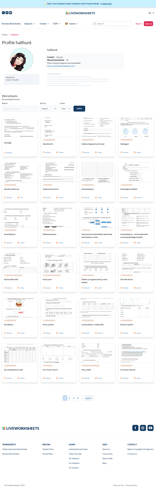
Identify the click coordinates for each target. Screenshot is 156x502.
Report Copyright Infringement (140, 449)
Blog (104, 463)
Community (107, 454)
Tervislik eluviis (126, 279)
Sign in (139, 23)
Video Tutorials (75, 454)
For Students (74, 463)
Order (62, 103)
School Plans (47, 454)
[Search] (95, 23)
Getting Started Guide (78, 449)
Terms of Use (118, 485)
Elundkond (8, 324)
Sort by (43, 103)
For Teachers (74, 458)
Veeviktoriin (48, 144)
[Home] (80, 13)
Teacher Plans (48, 449)
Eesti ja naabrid (126, 324)
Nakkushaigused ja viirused (93, 144)
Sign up (148, 23)
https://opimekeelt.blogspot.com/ (61, 66)
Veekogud (124, 144)
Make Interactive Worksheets (14, 449)
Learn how (107, 3)
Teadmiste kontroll (50, 189)
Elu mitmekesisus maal (13, 369)
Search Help (107, 458)
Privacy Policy (131, 485)
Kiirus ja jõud (48, 324)
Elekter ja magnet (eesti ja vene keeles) (94, 280)
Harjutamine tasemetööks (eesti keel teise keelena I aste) (97, 235)
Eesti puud (47, 279)
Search (5, 103)
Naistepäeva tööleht (128, 189)
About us (106, 449)
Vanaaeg (7, 142)
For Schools (73, 467)
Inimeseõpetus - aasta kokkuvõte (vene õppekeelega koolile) (134, 235)
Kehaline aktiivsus (11, 189)
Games (72, 23)
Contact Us (132, 454)
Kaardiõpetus (9, 234)
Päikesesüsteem (49, 234)
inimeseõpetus (88, 189)
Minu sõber (86, 369)
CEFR (55, 23)
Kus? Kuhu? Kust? (50, 369)
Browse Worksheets (11, 23)
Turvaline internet (127, 369)
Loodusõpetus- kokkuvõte (93, 324)
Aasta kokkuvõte (11, 279)
